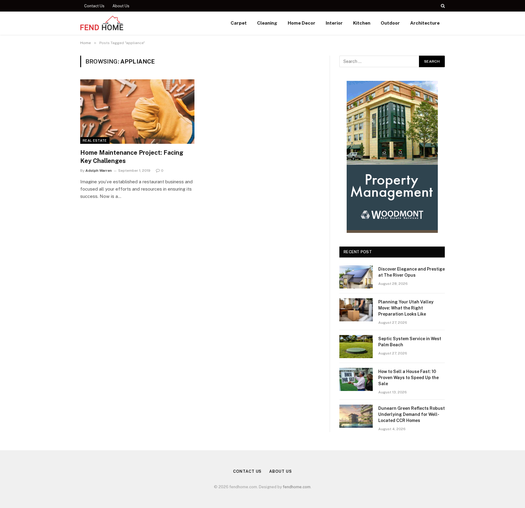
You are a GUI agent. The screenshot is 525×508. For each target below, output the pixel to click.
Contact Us (94, 6)
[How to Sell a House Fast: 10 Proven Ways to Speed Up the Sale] (356, 379)
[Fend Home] (102, 23)
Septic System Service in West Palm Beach (409, 341)
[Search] (442, 6)
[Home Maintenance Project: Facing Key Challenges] (137, 111)
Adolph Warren (98, 170)
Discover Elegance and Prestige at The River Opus (411, 272)
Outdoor (390, 23)
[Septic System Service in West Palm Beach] (356, 346)
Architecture (425, 23)
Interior (334, 23)
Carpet (239, 23)
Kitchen (361, 23)
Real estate (95, 140)
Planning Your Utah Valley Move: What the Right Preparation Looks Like (406, 307)
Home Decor (301, 23)
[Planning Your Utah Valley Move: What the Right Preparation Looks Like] (356, 309)
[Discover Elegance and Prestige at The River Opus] (356, 277)
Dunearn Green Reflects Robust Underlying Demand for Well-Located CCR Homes (411, 414)
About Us (120, 6)
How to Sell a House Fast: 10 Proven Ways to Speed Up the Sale (408, 377)
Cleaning (267, 23)
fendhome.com (297, 487)
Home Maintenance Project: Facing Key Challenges (131, 156)
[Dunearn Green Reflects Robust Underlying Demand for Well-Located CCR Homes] (356, 416)
